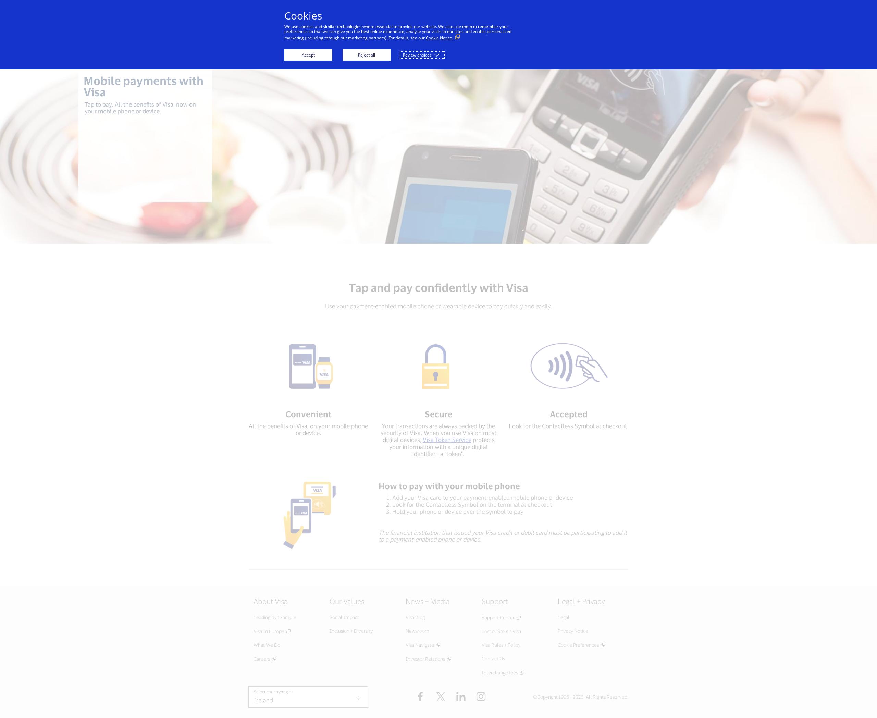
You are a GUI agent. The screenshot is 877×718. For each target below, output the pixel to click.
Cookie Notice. (439, 38)
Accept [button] (308, 55)
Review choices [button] (417, 55)
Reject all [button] (366, 55)
